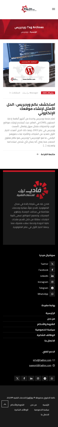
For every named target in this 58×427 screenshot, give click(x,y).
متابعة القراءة (47, 154)
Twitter (44, 264)
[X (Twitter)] (17, 378)
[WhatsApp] (52, 378)
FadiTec (29, 398)
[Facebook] (24, 378)
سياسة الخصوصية (45, 329)
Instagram (43, 282)
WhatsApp (43, 294)
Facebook (43, 270)
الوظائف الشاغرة (46, 335)
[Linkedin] (31, 378)
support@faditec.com (40, 365)
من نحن (51, 318)
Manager (34, 93)
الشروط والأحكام (46, 324)
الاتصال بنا (49, 340)
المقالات (16, 93)
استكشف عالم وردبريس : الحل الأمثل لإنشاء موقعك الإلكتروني (31, 108)
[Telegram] (45, 378)
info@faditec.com (42, 360)
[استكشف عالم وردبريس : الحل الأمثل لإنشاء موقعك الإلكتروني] (29, 65)
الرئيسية (33, 32)
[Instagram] (38, 378)
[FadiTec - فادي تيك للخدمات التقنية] (29, 9)
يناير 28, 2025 (48, 92)
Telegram (43, 288)
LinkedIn (44, 276)
